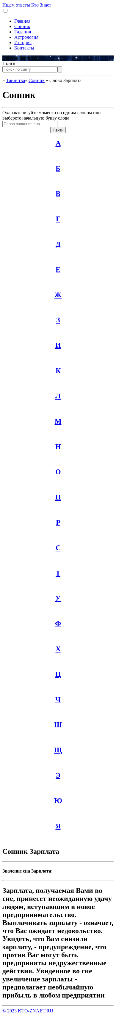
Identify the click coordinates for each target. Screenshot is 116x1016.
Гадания (22, 31)
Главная (22, 21)
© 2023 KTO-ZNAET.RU (27, 1010)
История (23, 42)
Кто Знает (26, 4)
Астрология (26, 37)
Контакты (24, 47)
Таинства (15, 80)
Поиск (8, 63)
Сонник (22, 26)
